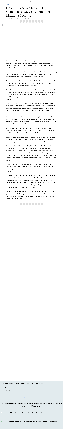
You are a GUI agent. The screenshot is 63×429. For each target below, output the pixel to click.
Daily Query (28, 18)
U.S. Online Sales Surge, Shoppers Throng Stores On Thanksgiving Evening (30, 412)
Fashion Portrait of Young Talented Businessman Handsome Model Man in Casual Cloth (33, 421)
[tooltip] (21, 21)
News (7, 4)
